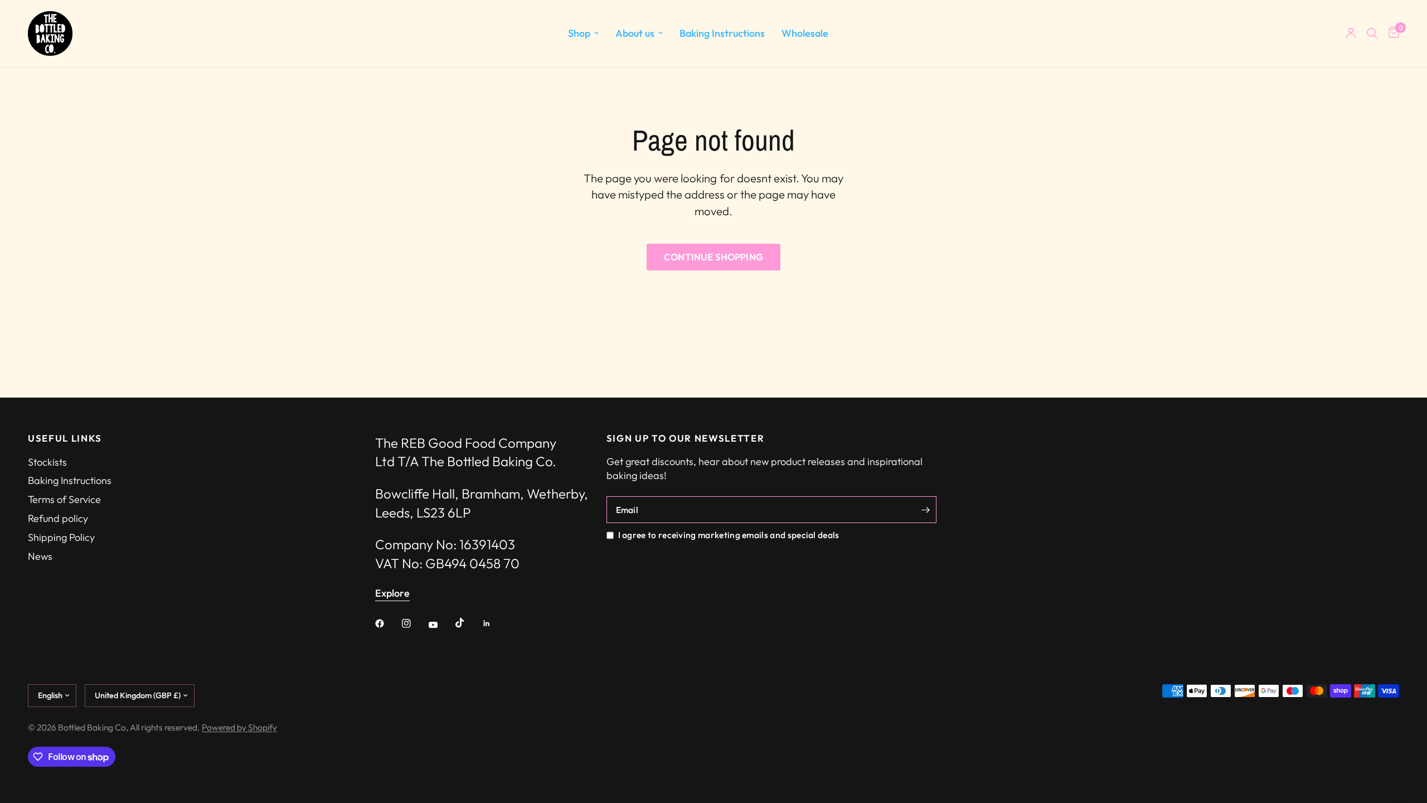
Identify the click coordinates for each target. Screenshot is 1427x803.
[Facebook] (387, 623)
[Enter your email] (925, 509)
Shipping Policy (61, 537)
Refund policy (58, 518)
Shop (579, 33)
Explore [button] (392, 593)
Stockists (47, 462)
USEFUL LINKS (65, 438)
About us (634, 33)
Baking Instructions (722, 33)
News (40, 556)
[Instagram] (414, 623)
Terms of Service (64, 499)
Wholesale (805, 33)
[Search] (1372, 33)
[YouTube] (441, 624)
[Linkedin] (494, 623)
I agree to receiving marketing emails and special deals (728, 534)
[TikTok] (467, 623)
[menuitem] (583, 33)
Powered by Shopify (239, 727)
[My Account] (1351, 33)
